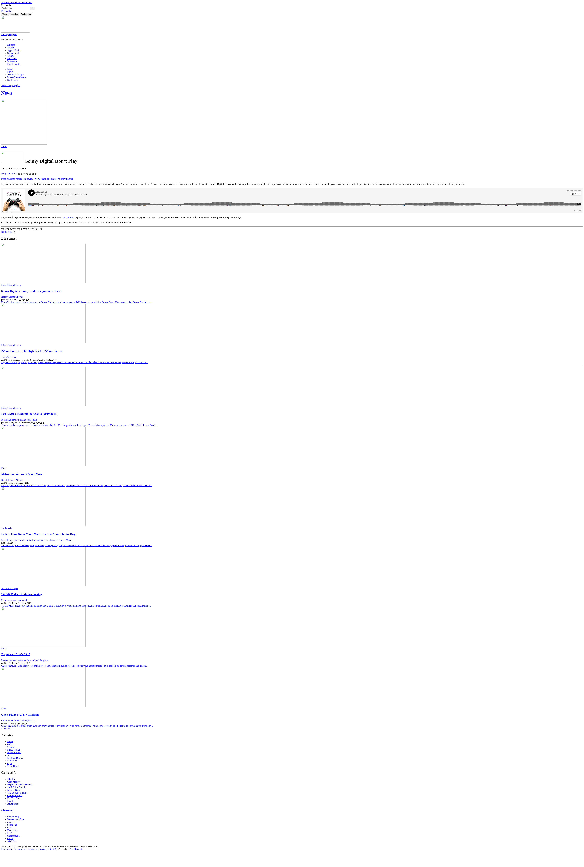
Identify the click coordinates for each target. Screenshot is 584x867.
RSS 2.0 (52, 849)
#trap (3, 178)
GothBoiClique (14, 795)
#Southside (52, 178)
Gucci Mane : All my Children (20, 714)
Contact (42, 849)
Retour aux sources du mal (14, 600)
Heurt (10, 801)
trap (9, 728)
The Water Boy (8, 357)
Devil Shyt (12, 830)
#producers (21, 178)
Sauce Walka (13, 749)
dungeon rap (13, 816)
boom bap (12, 825)
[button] (6, 11)
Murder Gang (13, 790)
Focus (10, 72)
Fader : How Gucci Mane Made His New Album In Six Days (38, 534)
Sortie (4, 146)
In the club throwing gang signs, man (19, 419)
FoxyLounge (13, 64)
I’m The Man (67, 217)
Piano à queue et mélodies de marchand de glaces (25, 660)
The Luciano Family (17, 792)
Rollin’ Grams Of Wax (12, 296)
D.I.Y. (10, 833)
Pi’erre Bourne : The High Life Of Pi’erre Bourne (32, 351)
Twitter (10, 55)
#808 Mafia (40, 178)
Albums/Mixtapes (15, 74)
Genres (6, 810)
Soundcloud (13, 53)
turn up (10, 838)
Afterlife (11, 779)
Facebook (12, 58)
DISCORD (6, 232)
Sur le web (12, 80)
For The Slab (13, 798)
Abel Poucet (76, 849)
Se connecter (20, 849)
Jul (8, 755)
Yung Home (13, 766)
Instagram (12, 61)
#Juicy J (31, 178)
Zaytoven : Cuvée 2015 (15, 654)
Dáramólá (12, 760)
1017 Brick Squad (16, 787)
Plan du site (6, 849)
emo (9, 827)
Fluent (10, 741)
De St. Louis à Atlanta (12, 480)
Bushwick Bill (14, 752)
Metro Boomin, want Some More (21, 474)
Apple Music (13, 50)
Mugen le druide (9, 173)
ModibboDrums (15, 758)
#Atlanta (11, 178)
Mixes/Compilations (17, 77)
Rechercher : (7, 5)
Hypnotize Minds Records (20, 784)
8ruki (9, 744)
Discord (11, 44)
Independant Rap (15, 819)
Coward (11, 747)
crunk (10, 822)
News (10, 69)
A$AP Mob (13, 803)
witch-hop (12, 841)
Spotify (10, 47)
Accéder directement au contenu (16, 2)
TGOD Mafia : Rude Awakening (21, 594)
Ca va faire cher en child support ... (18, 720)
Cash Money (13, 781)
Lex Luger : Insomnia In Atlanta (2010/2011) (29, 413)
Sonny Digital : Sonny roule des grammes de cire (31, 291)
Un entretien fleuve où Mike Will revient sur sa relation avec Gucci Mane (36, 540)
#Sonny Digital (65, 178)
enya (9, 763)
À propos (32, 849)
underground (13, 835)
